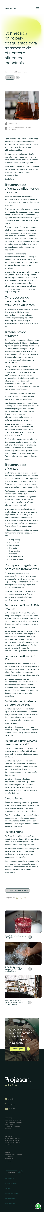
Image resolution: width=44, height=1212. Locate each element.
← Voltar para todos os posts (17, 890)
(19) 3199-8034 (17, 1142)
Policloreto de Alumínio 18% (18, 613)
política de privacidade (11, 1183)
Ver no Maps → (8, 1128)
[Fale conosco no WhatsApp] (38, 1206)
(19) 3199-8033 (9, 1142)
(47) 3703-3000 (9, 1159)
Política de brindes (10, 1198)
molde (13, 1203)
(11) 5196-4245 (8, 1126)
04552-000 (8, 1122)
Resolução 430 (11, 386)
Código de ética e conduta (12, 1193)
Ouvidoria (7, 1188)
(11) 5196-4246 (17, 1126)
